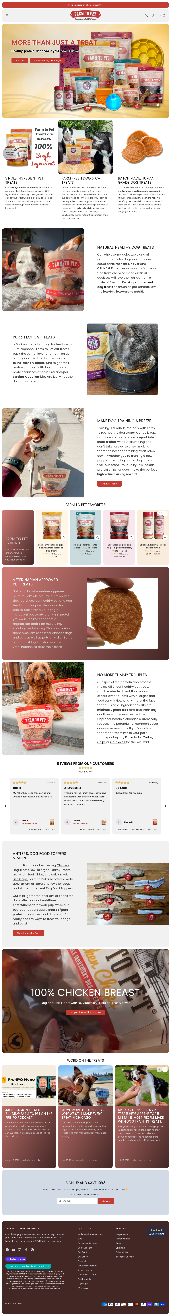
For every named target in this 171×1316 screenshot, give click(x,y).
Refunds (120, 1243)
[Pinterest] (32, 1250)
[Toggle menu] (8, 15)
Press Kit (82, 1261)
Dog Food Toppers (59, 888)
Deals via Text (85, 1247)
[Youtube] (13, 1250)
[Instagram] (20, 1250)
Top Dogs (83, 1283)
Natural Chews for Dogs (52, 884)
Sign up (106, 1201)
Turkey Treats (60, 870)
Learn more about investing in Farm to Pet (28, 1266)
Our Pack (82, 1252)
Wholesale (83, 1288)
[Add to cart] (165, 537)
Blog (80, 1238)
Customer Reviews (87, 1243)
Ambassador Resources (90, 1234)
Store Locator (85, 1270)
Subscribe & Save (87, 1274)
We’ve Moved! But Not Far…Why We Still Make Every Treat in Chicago (84, 1114)
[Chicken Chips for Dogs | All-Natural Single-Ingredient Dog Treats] (52, 525)
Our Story (83, 1256)
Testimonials (84, 1279)
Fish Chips (20, 879)
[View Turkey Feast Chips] (103, 822)
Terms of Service (125, 1256)
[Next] (113, 5)
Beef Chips (35, 874)
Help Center (122, 1234)
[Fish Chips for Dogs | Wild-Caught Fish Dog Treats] (85, 525)
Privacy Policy (123, 1238)
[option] (85, 71)
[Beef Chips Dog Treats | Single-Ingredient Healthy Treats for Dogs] (119, 525)
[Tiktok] (26, 1250)
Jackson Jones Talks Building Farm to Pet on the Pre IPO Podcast (28, 1114)
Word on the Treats (85, 1060)
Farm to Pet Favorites (85, 504)
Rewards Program (87, 1265)
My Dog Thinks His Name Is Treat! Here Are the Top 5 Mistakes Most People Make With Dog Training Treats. (141, 1116)
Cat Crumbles (35, 377)
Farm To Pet (17, 1303)
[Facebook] (7, 1250)
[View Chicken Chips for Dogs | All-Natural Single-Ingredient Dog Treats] (52, 822)
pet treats (123, 191)
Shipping (120, 1247)
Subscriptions (92, 6)
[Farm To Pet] (85, 15)
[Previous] (58, 5)
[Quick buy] (63, 537)
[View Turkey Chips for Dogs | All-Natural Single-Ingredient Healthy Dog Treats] (155, 822)
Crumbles (118, 742)
